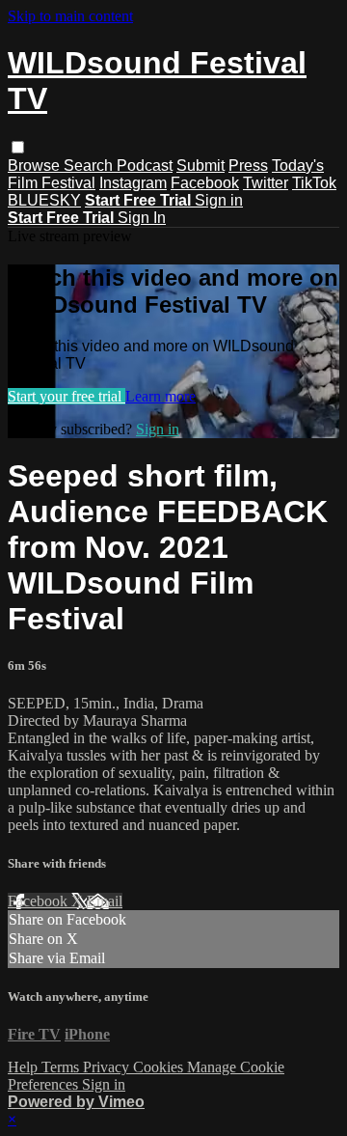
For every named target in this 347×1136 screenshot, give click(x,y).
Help (24, 1067)
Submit (200, 165)
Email (104, 901)
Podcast (145, 165)
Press (248, 165)
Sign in (219, 200)
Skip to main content (70, 16)
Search (90, 165)
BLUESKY (44, 200)
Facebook (205, 183)
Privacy (108, 1067)
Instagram (133, 183)
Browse (36, 165)
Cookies (160, 1067)
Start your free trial (66, 396)
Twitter (265, 183)
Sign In (142, 217)
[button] (18, 147)
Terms (62, 1067)
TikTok (314, 183)
